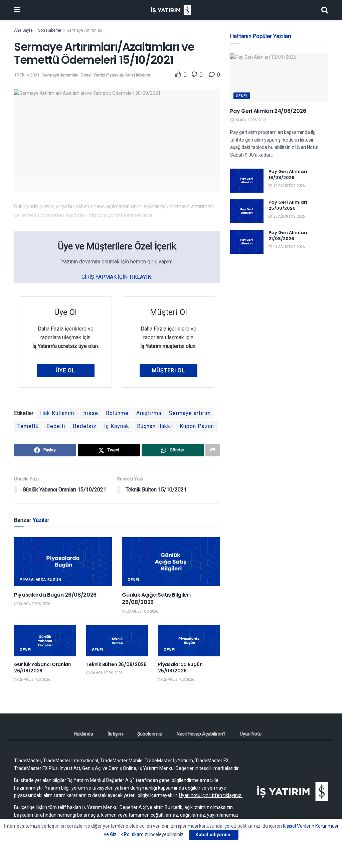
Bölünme (117, 413)
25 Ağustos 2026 (178, 679)
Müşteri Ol (168, 370)
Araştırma (148, 413)
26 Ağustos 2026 (34, 604)
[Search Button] (324, 10)
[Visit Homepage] (171, 10)
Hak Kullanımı (58, 413)
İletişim (115, 733)
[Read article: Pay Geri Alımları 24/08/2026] (279, 77)
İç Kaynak (116, 426)
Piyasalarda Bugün (40, 580)
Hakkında (83, 733)
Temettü (28, 426)
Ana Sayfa (23, 30)
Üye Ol (65, 370)
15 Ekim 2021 (26, 74)
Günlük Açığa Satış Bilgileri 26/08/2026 (156, 598)
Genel (86, 74)
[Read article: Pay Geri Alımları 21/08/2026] (247, 242)
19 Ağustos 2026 (288, 186)
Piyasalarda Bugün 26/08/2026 (55, 595)
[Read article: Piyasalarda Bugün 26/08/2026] (63, 561)
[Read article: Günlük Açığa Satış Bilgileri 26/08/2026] (171, 561)
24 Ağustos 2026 (250, 120)
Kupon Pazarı (197, 426)
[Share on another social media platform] (212, 450)
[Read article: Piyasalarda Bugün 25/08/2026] (189, 640)
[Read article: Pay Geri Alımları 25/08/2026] (247, 211)
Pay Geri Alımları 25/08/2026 (288, 205)
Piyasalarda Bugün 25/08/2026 (180, 667)
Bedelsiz (85, 426)
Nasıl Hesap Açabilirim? (201, 733)
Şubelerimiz (149, 733)
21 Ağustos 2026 (288, 247)
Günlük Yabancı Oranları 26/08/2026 (42, 667)
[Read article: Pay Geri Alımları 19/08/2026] (247, 181)
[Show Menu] (17, 10)
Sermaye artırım (190, 413)
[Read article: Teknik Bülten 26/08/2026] (117, 640)
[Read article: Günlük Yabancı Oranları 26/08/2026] (45, 640)
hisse (90, 413)
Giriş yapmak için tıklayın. (116, 277)
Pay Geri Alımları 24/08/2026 (268, 111)
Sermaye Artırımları (84, 30)
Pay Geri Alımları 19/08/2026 (288, 174)
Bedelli (55, 426)
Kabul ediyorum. (214, 834)
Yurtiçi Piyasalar (108, 74)
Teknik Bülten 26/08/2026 (116, 664)
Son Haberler (49, 30)
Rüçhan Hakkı (154, 426)
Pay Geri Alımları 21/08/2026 (288, 235)
